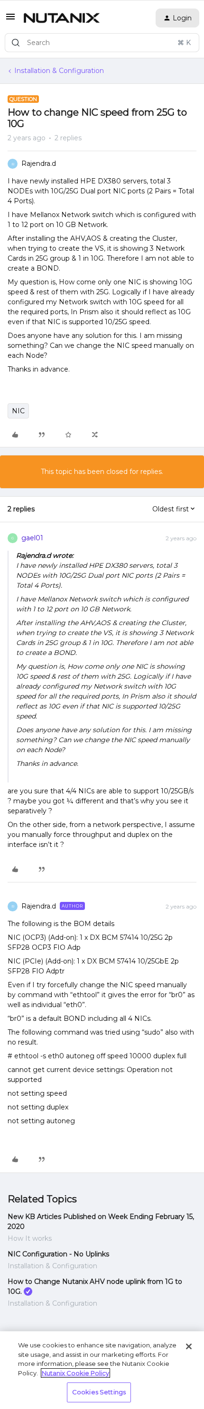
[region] (102, 1370)
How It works (30, 1238)
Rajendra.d (38, 163)
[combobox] (102, 42)
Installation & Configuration (59, 70)
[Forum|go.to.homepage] (62, 18)
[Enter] (16, 42)
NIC (18, 411)
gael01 (32, 538)
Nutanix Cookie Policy (75, 1373)
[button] (10, 20)
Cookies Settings (99, 1392)
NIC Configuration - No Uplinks (58, 1254)
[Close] (188, 1346)
